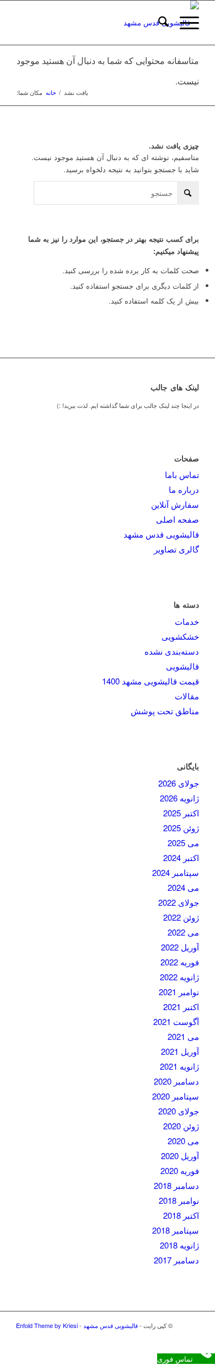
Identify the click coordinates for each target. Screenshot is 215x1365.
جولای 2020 (178, 1111)
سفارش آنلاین (175, 504)
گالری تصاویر (176, 549)
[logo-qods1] (126, 23)
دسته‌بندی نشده (171, 651)
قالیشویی (182, 666)
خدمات (187, 621)
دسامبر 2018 (176, 1185)
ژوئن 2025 (181, 827)
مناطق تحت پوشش (165, 710)
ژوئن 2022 (181, 917)
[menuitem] (158, 23)
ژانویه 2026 (179, 798)
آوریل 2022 (180, 947)
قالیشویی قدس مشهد (161, 534)
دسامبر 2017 (176, 1260)
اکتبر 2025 (181, 813)
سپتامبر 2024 (175, 872)
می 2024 (183, 887)
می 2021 (183, 1036)
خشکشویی (180, 636)
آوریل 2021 (180, 1051)
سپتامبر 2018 (175, 1230)
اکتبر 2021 (181, 1006)
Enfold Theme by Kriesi (47, 1325)
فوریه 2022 (179, 962)
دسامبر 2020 (176, 1081)
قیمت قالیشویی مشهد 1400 (150, 681)
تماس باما (182, 474)
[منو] (184, 23)
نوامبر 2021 (179, 991)
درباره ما (184, 489)
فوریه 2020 (179, 1170)
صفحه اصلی (177, 519)
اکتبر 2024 (181, 857)
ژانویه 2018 (179, 1245)
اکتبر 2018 (181, 1215)
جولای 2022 (178, 902)
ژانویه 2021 (179, 1066)
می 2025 (183, 842)
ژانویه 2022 (179, 976)
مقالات (187, 696)
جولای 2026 (178, 783)
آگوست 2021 (176, 1021)
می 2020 (183, 1140)
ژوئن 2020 (181, 1126)
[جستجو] (158, 23)
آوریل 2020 (180, 1155)
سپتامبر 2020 (175, 1096)
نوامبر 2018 (179, 1200)
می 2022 (183, 932)
